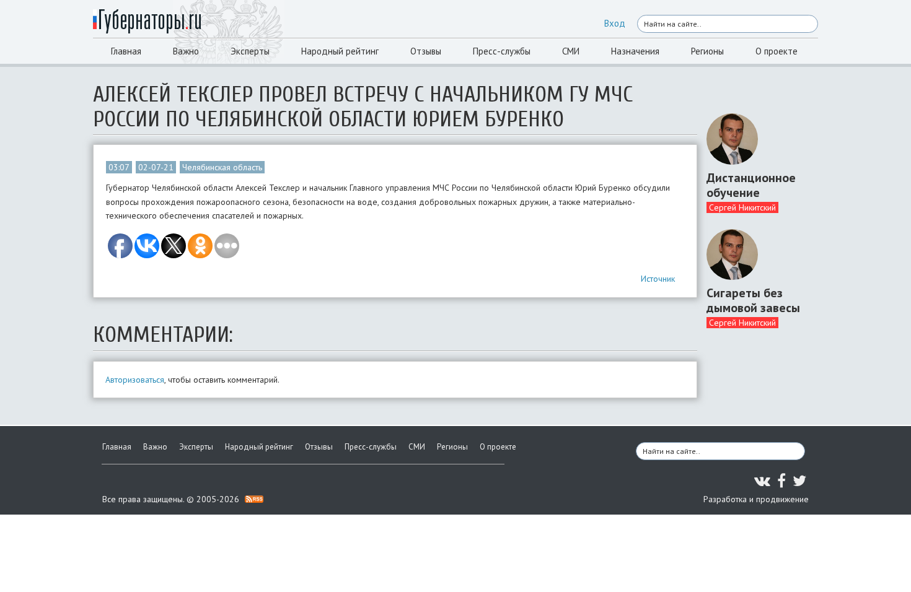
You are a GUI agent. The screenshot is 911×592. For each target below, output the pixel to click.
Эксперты (250, 51)
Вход (614, 23)
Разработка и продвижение (756, 499)
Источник (658, 278)
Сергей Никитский (742, 207)
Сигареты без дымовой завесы (753, 300)
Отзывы (425, 51)
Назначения (635, 51)
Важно (186, 51)
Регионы (707, 51)
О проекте (776, 51)
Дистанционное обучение (751, 185)
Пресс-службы (501, 51)
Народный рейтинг (340, 51)
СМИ (570, 51)
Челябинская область (222, 167)
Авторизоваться (134, 379)
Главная (126, 51)
